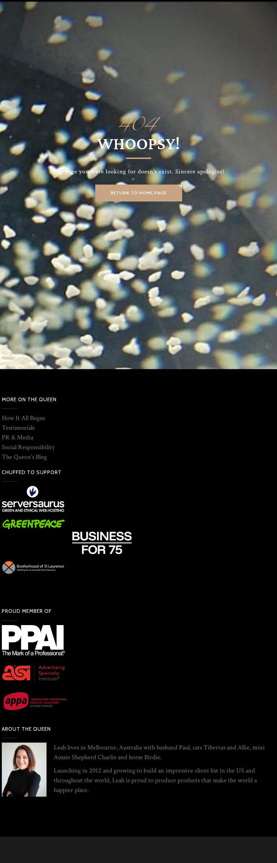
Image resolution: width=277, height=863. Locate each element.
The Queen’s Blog (24, 457)
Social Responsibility (28, 447)
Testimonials (18, 428)
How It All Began (23, 418)
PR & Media (17, 437)
